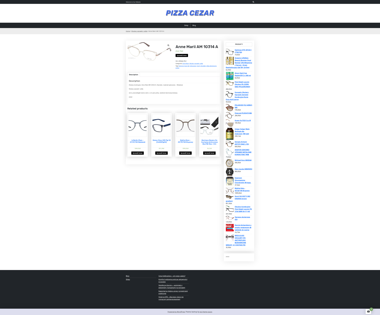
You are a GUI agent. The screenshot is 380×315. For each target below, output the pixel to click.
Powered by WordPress (176, 312)
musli (198, 66)
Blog (194, 25)
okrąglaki (203, 66)
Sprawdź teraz (182, 55)
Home (128, 31)
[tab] (133, 75)
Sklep (186, 25)
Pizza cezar (190, 13)
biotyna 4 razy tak (184, 66)
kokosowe (193, 66)
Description (133, 75)
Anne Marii (185, 63)
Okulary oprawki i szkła (139, 31)
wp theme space (206, 312)
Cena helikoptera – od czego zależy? (172, 276)
